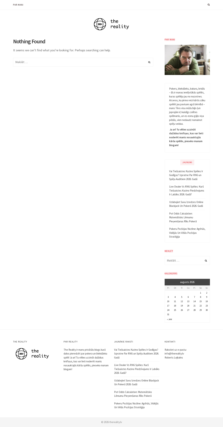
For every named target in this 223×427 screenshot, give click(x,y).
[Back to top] (212, 417)
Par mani (18, 4)
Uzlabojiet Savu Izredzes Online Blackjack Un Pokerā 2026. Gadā (186, 204)
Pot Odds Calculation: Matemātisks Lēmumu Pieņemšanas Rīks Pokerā (183, 217)
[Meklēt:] (83, 62)
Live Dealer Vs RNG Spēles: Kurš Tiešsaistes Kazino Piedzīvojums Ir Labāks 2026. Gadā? (186, 190)
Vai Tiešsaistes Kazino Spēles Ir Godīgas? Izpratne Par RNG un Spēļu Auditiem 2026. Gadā (186, 175)
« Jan (169, 319)
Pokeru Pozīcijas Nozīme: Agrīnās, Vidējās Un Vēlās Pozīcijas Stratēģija (187, 232)
